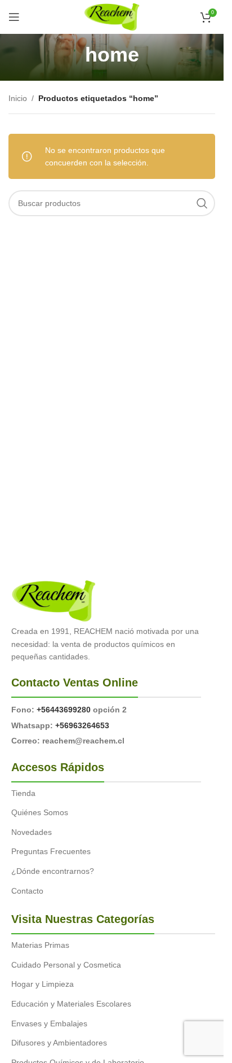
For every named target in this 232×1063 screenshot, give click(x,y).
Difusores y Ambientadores (59, 1042)
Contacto (27, 890)
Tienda (23, 793)
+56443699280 (64, 709)
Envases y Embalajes (49, 1023)
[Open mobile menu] (14, 17)
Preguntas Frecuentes (51, 851)
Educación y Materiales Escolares (71, 1003)
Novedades (31, 832)
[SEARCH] (202, 203)
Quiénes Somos (39, 812)
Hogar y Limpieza (42, 983)
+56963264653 (82, 725)
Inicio (17, 98)
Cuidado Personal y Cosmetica (66, 964)
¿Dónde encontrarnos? (52, 871)
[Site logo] (112, 16)
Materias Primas (40, 945)
